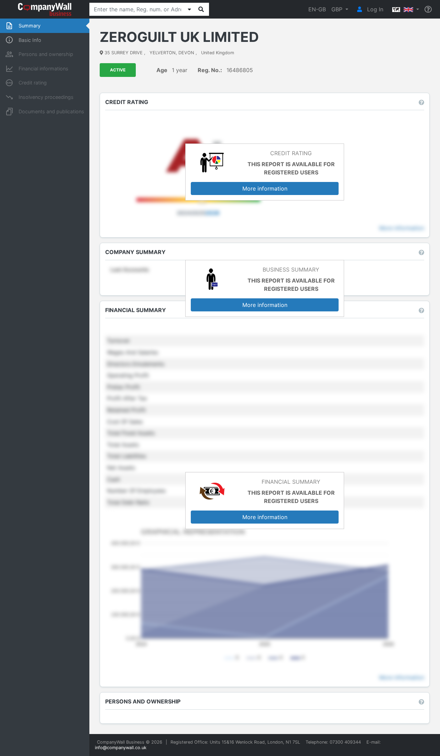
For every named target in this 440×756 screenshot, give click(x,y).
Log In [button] (374, 9)
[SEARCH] (201, 9)
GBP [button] (337, 9)
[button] (404, 9)
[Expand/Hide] (189, 9)
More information (264, 188)
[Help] (428, 9)
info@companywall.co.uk (120, 747)
